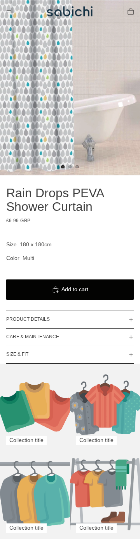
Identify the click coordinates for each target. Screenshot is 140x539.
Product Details (28, 319)
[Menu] (9, 12)
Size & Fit (17, 354)
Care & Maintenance (32, 336)
